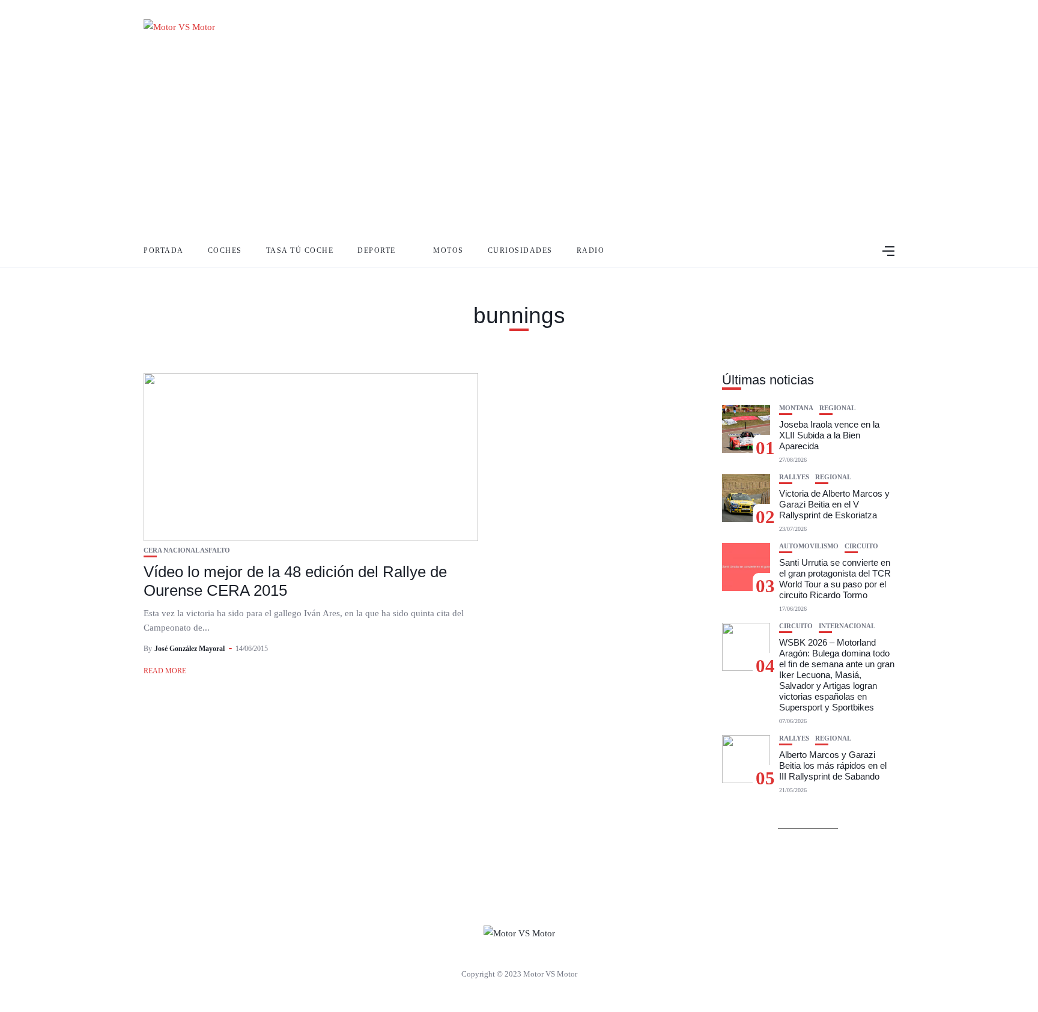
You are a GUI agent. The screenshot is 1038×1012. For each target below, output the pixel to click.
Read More (165, 671)
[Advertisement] (519, 144)
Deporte (376, 250)
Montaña (796, 408)
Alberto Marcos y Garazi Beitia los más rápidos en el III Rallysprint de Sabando (833, 765)
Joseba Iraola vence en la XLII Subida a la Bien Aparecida (829, 435)
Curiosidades (520, 250)
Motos (448, 250)
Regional (837, 408)
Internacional (847, 626)
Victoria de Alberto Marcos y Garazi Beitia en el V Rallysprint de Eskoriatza (834, 504)
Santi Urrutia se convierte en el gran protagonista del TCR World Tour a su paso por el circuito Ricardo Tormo (835, 578)
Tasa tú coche (300, 250)
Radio (591, 250)
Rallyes (794, 477)
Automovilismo (809, 546)
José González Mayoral (189, 648)
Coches (225, 250)
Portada (164, 250)
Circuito (861, 546)
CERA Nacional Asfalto (187, 550)
